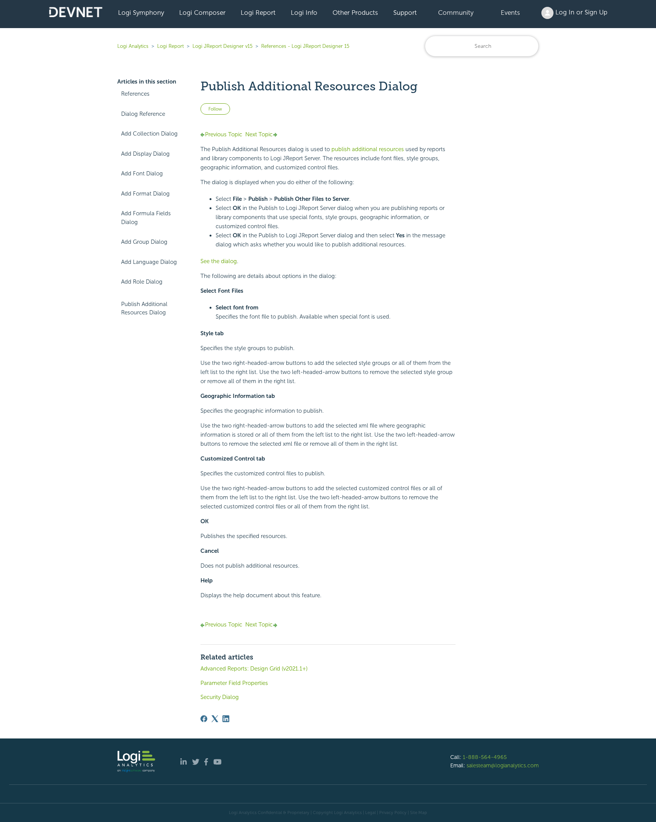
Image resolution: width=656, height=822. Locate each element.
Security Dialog (219, 697)
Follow (215, 109)
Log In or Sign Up (580, 12)
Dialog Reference (143, 113)
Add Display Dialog (145, 153)
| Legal (369, 812)
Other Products (355, 12)
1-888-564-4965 (485, 757)
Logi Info (304, 12)
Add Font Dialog (142, 173)
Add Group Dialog (144, 241)
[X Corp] (214, 718)
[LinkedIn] (225, 718)
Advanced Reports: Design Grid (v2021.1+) (254, 668)
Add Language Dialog (149, 262)
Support (405, 12)
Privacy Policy (393, 812)
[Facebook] (203, 718)
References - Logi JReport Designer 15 (305, 46)
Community (455, 12)
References (135, 93)
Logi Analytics (132, 46)
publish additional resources (367, 149)
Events (510, 12)
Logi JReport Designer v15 (222, 46)
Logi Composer (202, 12)
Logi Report (258, 12)
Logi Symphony (141, 12)
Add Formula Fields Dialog (146, 218)
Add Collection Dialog (149, 133)
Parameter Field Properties (234, 683)
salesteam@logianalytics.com (503, 765)
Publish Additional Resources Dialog (144, 308)
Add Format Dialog (145, 193)
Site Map (418, 812)
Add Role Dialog (141, 281)
